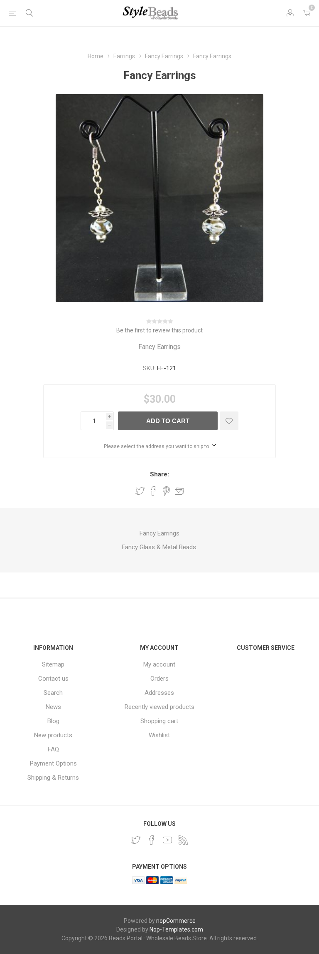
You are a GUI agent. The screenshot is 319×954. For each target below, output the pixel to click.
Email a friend (179, 491)
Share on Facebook (153, 491)
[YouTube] (167, 840)
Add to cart (167, 420)
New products (53, 735)
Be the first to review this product (159, 330)
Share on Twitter (140, 491)
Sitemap (53, 664)
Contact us (53, 678)
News (53, 707)
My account (159, 664)
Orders (159, 678)
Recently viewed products (159, 707)
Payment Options (53, 763)
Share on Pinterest (166, 491)
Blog (53, 721)
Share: (159, 474)
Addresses (159, 692)
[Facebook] (151, 840)
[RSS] (183, 840)
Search (53, 692)
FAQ (53, 749)
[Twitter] (135, 840)
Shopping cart (159, 721)
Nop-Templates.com (176, 929)
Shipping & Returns (53, 777)
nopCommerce (176, 920)
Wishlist (159, 735)
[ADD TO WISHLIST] (229, 420)
